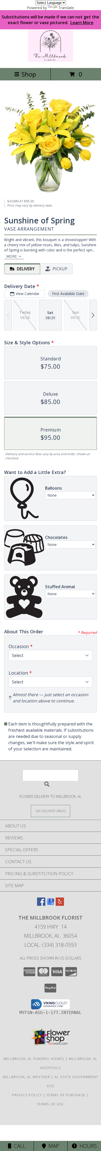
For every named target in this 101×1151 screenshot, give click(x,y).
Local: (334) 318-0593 (50, 944)
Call (18, 1145)
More (11, 256)
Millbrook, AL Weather (26, 1076)
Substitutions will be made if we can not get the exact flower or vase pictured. (50, 19)
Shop (28, 74)
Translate (66, 7)
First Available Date (68, 293)
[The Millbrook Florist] (50, 60)
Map (52, 1145)
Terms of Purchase (65, 1095)
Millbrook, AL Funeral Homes (34, 1058)
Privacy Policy (27, 1095)
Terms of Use (50, 1104)
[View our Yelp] (60, 904)
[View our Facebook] (41, 904)
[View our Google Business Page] (50, 904)
